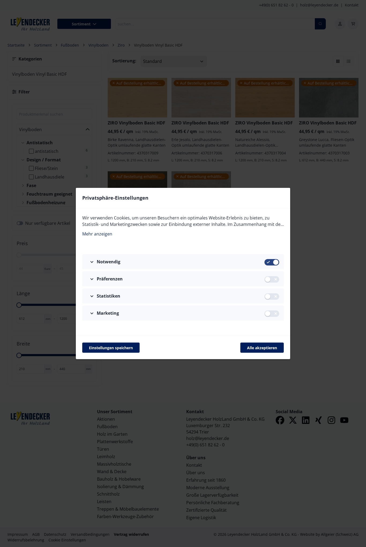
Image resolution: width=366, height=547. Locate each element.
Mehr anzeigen (97, 234)
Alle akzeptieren (262, 347)
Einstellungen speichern (111, 347)
